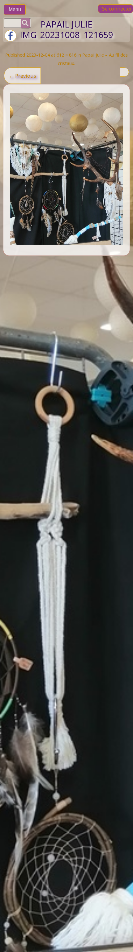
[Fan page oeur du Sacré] (10, 40)
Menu (15, 9)
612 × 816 (66, 55)
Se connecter (117, 8)
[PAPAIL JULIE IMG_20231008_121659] (66, 168)
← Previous (22, 75)
